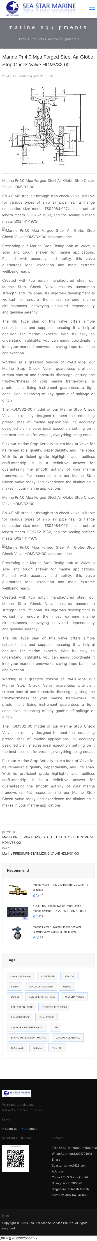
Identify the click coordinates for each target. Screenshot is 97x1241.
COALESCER (48, 976)
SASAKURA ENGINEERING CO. (27, 1027)
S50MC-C (70, 976)
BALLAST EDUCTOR (21, 1007)
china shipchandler (21, 976)
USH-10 (67, 986)
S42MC (15, 986)
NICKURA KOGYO (74, 996)
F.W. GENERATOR (20, 1017)
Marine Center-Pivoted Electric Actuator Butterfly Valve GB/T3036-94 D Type (57, 929)
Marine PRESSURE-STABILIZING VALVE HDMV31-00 (40, 853)
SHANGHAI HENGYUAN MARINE (28, 1037)
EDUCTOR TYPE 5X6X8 (54, 1007)
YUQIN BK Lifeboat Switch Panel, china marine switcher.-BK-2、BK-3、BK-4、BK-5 (59, 908)
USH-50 (15, 996)
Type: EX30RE (46, 1017)
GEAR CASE (17, 1047)
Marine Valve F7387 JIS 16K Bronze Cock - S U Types (60, 887)
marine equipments (62, 39)
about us (11, 1128)
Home (22, 39)
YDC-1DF (57, 1047)
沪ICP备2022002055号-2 (18, 1238)
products (31, 1128)
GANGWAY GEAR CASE (68, 1037)
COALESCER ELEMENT (41, 986)
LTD (56, 1027)
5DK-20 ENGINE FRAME (42, 996)
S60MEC (37, 1047)
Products (37, 39)
